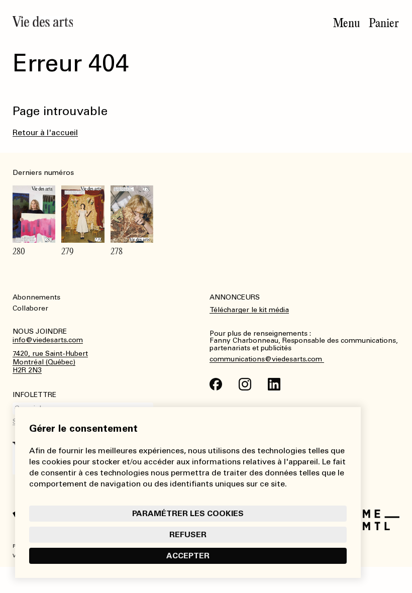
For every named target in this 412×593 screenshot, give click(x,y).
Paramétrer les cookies (188, 513)
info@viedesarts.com (48, 340)
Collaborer (30, 308)
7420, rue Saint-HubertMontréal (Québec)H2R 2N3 (50, 362)
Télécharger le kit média (249, 310)
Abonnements (36, 297)
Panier (384, 23)
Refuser (188, 534)
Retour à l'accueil (45, 132)
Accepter (188, 555)
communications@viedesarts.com (267, 359)
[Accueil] (43, 21)
